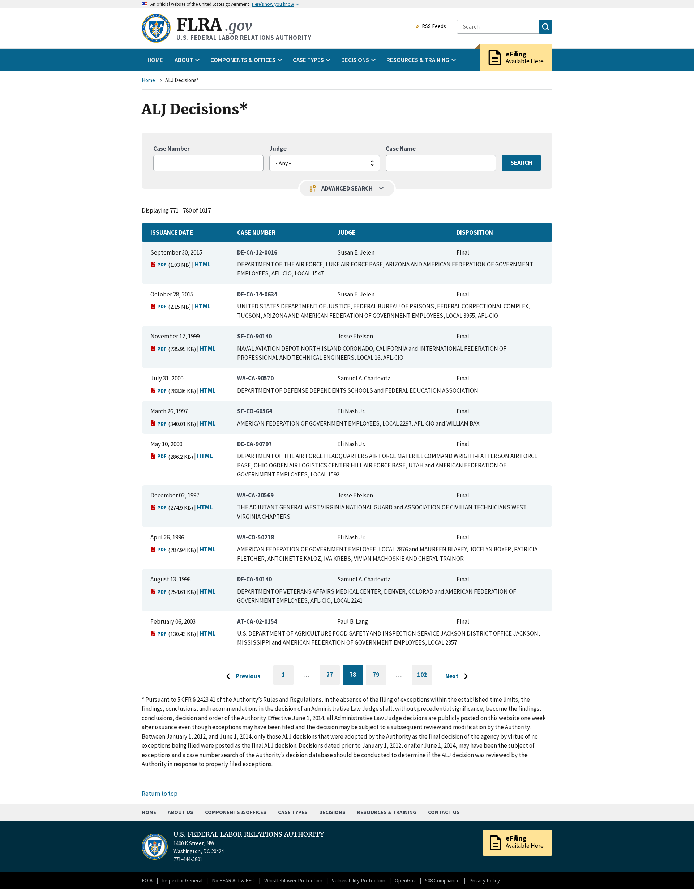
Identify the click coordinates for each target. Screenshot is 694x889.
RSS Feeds (434, 27)
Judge (278, 149)
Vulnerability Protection (358, 880)
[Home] (156, 28)
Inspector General (182, 880)
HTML (203, 264)
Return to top (159, 794)
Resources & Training (386, 812)
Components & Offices (235, 812)
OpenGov (405, 880)
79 (379, 676)
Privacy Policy (484, 880)
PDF (162, 264)
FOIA (147, 880)
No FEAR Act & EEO (233, 880)
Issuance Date (171, 232)
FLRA (214, 24)
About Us (180, 812)
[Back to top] (676, 871)
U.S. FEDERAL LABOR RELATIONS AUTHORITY (249, 834)
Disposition (475, 232)
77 (333, 676)
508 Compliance (442, 880)
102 (424, 678)
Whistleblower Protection (293, 880)
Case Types (293, 812)
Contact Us (444, 812)
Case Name (401, 149)
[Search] (545, 27)
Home (155, 60)
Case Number (171, 149)
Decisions (332, 812)
